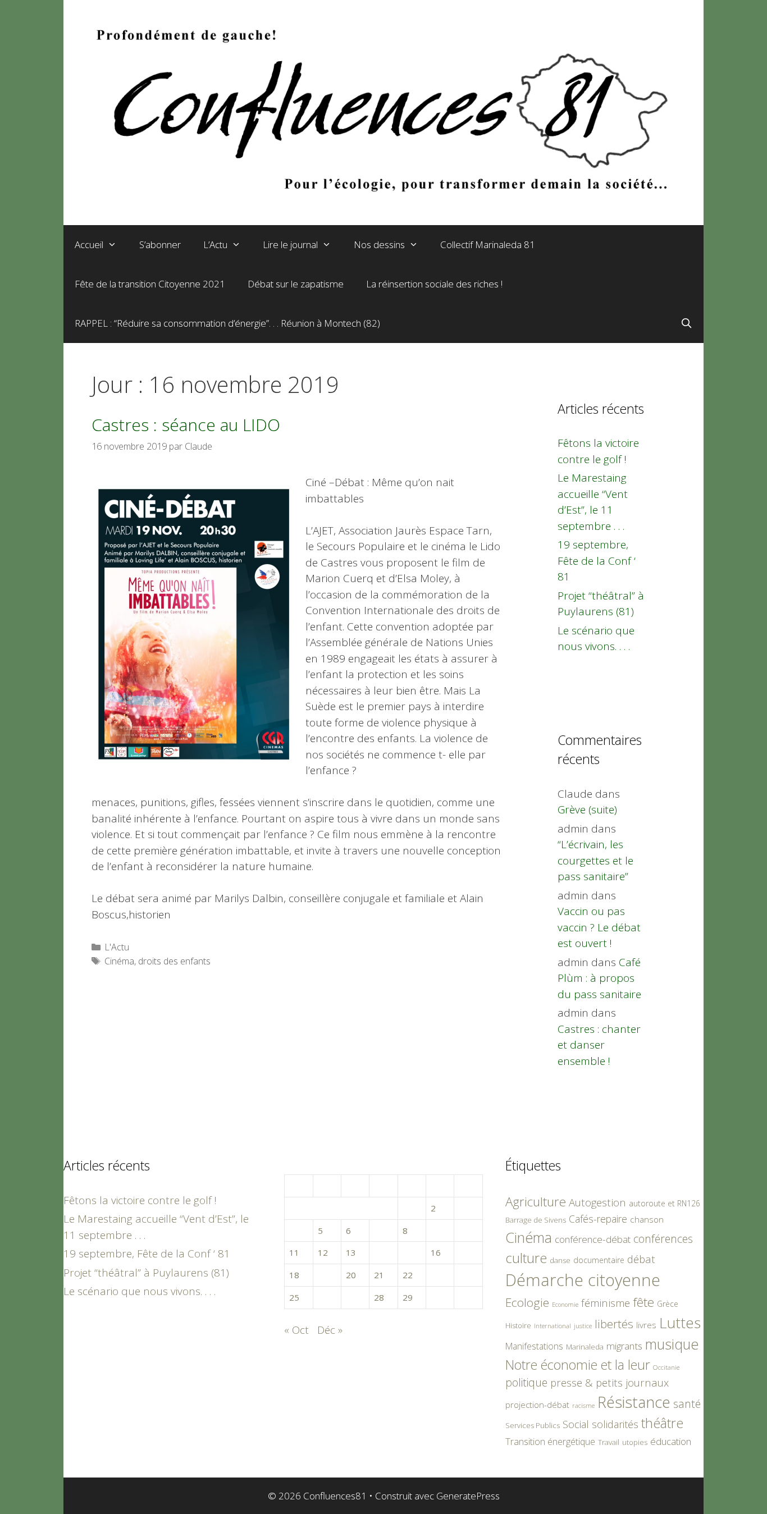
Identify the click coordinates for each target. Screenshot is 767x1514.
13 (351, 1252)
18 (294, 1274)
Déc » (330, 1330)
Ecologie (527, 1302)
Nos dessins (379, 244)
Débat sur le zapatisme (296, 283)
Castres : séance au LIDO (186, 424)
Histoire (518, 1325)
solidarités (615, 1424)
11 (294, 1252)
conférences (663, 1238)
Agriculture (535, 1201)
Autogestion (597, 1202)
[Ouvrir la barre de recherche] (686, 323)
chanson (647, 1219)
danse (560, 1260)
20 (351, 1274)
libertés (614, 1324)
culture (526, 1257)
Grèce (667, 1303)
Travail (608, 1442)
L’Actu (215, 244)
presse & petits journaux (609, 1382)
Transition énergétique (550, 1441)
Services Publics (532, 1425)
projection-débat (537, 1404)
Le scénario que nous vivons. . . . (139, 1291)
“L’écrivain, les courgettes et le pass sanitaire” (595, 860)
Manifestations (534, 1346)
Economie (565, 1305)
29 (408, 1297)
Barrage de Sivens (535, 1220)
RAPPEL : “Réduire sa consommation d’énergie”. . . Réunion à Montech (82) (227, 323)
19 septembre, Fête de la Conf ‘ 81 (597, 560)
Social (576, 1424)
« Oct (296, 1330)
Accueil (89, 244)
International (552, 1325)
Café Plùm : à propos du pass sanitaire (599, 978)
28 (379, 1297)
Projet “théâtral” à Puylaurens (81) (146, 1272)
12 (323, 1252)
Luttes (680, 1322)
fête (643, 1302)
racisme (583, 1405)
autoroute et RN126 (664, 1203)
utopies (634, 1442)
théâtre (662, 1423)
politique (526, 1382)
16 (436, 1252)
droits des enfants (174, 961)
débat (641, 1259)
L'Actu (116, 947)
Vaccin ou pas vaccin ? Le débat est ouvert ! (599, 927)
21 (379, 1274)
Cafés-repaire (598, 1218)
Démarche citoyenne (582, 1280)
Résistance (633, 1402)
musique (672, 1343)
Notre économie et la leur (577, 1365)
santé (687, 1403)
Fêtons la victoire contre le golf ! (140, 1200)
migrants (624, 1345)
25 (294, 1297)
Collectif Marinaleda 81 (487, 244)
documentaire (598, 1260)
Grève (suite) (587, 809)
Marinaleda (585, 1347)
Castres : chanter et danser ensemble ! (599, 1045)
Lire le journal (290, 244)
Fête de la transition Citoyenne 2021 (150, 283)
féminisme (605, 1303)
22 (408, 1274)
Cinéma (119, 961)
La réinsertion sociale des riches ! (434, 283)
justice (583, 1325)
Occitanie (666, 1367)
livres (646, 1325)
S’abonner (160, 244)
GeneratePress (468, 1495)
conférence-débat (593, 1239)
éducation (670, 1441)
